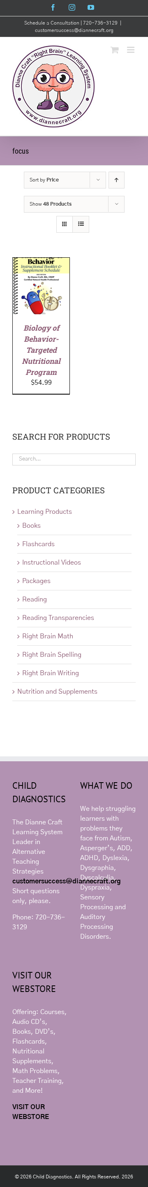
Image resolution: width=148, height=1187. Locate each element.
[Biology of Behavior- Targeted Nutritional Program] (41, 262)
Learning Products (44, 511)
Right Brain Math (47, 636)
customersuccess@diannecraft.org (74, 30)
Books (31, 525)
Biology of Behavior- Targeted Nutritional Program (41, 350)
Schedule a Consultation (52, 22)
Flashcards (38, 544)
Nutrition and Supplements (57, 691)
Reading (34, 599)
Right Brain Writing (50, 673)
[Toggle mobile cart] (115, 49)
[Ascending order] (117, 180)
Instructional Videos (51, 562)
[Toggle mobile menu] (131, 49)
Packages (36, 581)
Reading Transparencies (58, 618)
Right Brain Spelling (51, 654)
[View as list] (81, 224)
